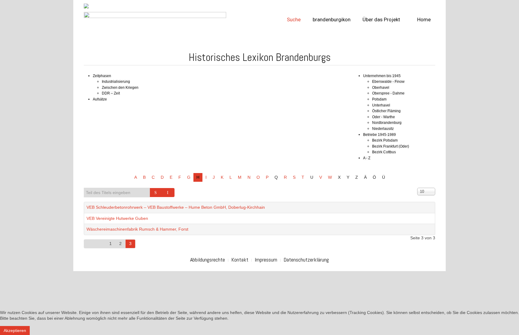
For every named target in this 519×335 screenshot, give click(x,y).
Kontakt (239, 259)
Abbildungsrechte (207, 259)
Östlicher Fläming (386, 111)
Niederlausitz (383, 129)
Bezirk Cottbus (384, 152)
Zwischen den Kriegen (120, 87)
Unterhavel (381, 105)
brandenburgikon (332, 19)
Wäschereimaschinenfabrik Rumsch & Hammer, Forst (137, 229)
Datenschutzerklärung (306, 259)
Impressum (266, 259)
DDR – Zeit (111, 93)
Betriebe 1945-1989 (379, 135)
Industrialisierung (116, 81)
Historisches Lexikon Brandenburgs (260, 57)
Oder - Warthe (383, 117)
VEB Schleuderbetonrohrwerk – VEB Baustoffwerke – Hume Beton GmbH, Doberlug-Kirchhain (175, 207)
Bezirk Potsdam (385, 140)
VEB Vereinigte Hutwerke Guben (117, 218)
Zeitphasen (102, 76)
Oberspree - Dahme (388, 93)
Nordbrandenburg (387, 123)
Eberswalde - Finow (388, 81)
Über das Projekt (381, 19)
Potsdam (379, 99)
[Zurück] (100, 243)
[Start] (89, 243)
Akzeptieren (15, 330)
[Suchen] (156, 192)
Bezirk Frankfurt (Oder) (390, 146)
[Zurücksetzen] (168, 192)
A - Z (366, 158)
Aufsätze (100, 99)
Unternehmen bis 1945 (382, 76)
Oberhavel (380, 87)
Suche (294, 19)
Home (423, 19)
